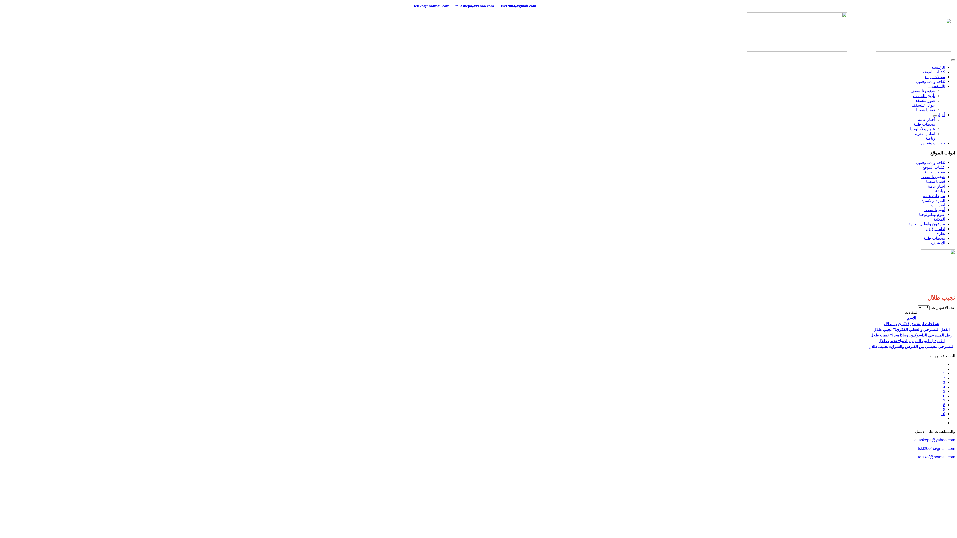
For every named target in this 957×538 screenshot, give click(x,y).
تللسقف (938, 86)
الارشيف (938, 243)
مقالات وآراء (935, 172)
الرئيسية (938, 67)
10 (943, 414)
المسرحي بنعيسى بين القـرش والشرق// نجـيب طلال (911, 346)
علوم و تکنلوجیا (922, 129)
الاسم (911, 318)
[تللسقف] (930, 87)
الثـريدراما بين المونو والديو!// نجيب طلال (911, 341)
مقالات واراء (935, 77)
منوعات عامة (934, 196)
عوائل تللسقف (923, 105)
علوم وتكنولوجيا (932, 214)
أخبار (941, 115)
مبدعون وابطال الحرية (926, 224)
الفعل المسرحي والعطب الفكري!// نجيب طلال (911, 329)
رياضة (930, 138)
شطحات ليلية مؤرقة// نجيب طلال (911, 324)
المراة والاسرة (933, 200)
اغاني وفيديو (935, 229)
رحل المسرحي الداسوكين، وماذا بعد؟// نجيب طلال (911, 335)
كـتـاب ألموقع (934, 72)
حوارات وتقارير (932, 143)
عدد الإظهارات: (942, 307)
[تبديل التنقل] (953, 60)
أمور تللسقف (934, 210)
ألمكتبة (939, 219)
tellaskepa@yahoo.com (474, 6)
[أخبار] (935, 116)
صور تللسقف (924, 100)
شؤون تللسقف (923, 91)
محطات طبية (924, 124)
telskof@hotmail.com (936, 457)
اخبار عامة (936, 186)
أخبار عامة (926, 119)
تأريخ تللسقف (924, 96)
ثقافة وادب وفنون (930, 81)
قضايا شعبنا (925, 110)
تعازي (940, 233)
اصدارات (938, 205)
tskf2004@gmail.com (518, 6)
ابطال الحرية (924, 134)
